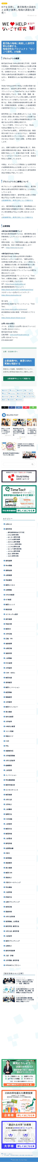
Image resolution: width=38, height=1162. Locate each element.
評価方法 (9, 897)
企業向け (9, 946)
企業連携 (9, 575)
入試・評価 (9, 955)
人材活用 (9, 770)
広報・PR (9, 638)
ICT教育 (8, 599)
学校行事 (9, 624)
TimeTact (13, 390)
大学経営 (9, 668)
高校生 (13, 396)
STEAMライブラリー (13, 965)
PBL (7, 746)
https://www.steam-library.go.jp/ (13, 318)
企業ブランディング (13, 902)
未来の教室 (5, 396)
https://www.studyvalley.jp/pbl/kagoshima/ (17, 289)
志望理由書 (9, 848)
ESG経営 (9, 663)
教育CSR (9, 872)
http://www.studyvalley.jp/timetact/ (14, 309)
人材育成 (9, 838)
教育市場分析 (10, 785)
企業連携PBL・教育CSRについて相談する (17, 200)
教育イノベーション (13, 687)
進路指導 (9, 643)
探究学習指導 (10, 950)
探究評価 (9, 843)
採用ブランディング (13, 941)
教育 (4, 399)
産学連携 (9, 619)
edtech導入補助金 (22, 393)
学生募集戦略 (10, 780)
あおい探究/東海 (13, 553)
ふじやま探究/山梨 (14, 546)
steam (4, 393)
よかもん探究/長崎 (14, 551)
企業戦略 (9, 590)
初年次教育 (9, 716)
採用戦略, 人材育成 (12, 921)
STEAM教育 (10, 595)
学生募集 (9, 887)
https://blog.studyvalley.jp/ (11, 295)
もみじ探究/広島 (13, 556)
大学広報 (9, 634)
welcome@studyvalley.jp (19, 335)
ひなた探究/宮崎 (13, 535)
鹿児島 (31, 393)
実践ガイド (9, 736)
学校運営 (9, 580)
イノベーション (11, 775)
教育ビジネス (10, 585)
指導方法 (9, 814)
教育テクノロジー (12, 707)
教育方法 (9, 829)
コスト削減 (9, 731)
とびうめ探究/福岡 (14, 539)
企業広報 (9, 648)
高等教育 (9, 682)
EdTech (20, 396)
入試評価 (9, 892)
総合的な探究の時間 (29, 396)
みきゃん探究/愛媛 (14, 542)
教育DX (8, 629)
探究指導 (9, 560)
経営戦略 (9, 692)
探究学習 (5, 390)
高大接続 (9, 712)
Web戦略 (9, 565)
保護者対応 (9, 751)
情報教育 (9, 697)
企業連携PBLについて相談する (19, 378)
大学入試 (9, 799)
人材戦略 (9, 658)
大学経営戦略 (10, 755)
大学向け (9, 804)
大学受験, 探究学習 (12, 960)
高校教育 (9, 863)
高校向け (9, 877)
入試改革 (9, 936)
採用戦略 (9, 858)
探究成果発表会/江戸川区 (16, 532)
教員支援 (9, 609)
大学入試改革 (10, 760)
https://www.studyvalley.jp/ (15, 284)
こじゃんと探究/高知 (15, 544)
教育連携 (9, 794)
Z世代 (8, 853)
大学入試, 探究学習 (12, 931)
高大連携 (9, 868)
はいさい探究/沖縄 (14, 537)
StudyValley (12, 393)
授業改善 (9, 570)
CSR (7, 741)
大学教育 (9, 702)
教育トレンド (10, 604)
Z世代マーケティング (13, 882)
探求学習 (20, 390)
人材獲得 (9, 809)
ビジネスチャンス (12, 790)
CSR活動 (9, 819)
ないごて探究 (29, 390)
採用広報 (9, 907)
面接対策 (9, 911)
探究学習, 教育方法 (12, 926)
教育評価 (9, 833)
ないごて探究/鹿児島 (15, 549)
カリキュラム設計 (12, 614)
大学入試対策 (10, 916)
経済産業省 (19, 399)
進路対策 (9, 653)
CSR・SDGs (10, 673)
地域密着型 (11, 399)
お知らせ (4, 3)
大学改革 (9, 721)
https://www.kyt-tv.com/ (14, 248)
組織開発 (9, 765)
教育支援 (9, 677)
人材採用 (9, 824)
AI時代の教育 (10, 726)
